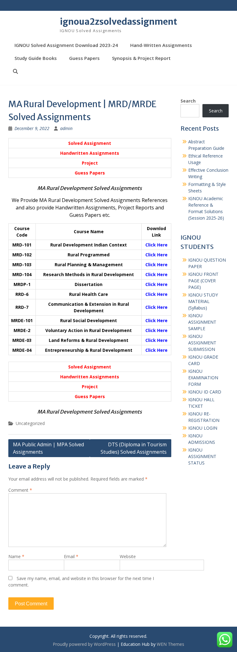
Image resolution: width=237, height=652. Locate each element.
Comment (20, 490)
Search (188, 101)
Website (128, 556)
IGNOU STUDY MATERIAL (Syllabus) (203, 301)
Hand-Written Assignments (161, 45)
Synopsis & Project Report (141, 58)
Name (16, 556)
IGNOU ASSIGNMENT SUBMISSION (202, 342)
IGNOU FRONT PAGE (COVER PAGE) (203, 280)
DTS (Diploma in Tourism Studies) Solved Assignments (134, 448)
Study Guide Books (36, 58)
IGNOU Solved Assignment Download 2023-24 (66, 45)
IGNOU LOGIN (202, 428)
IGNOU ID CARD (204, 392)
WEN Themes (170, 644)
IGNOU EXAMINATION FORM (203, 377)
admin (66, 128)
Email (71, 556)
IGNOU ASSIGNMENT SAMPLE (202, 322)
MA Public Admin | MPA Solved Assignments (48, 448)
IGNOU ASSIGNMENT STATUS (202, 456)
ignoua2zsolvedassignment (118, 21)
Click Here (156, 245)
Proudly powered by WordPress (84, 644)
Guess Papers (84, 58)
